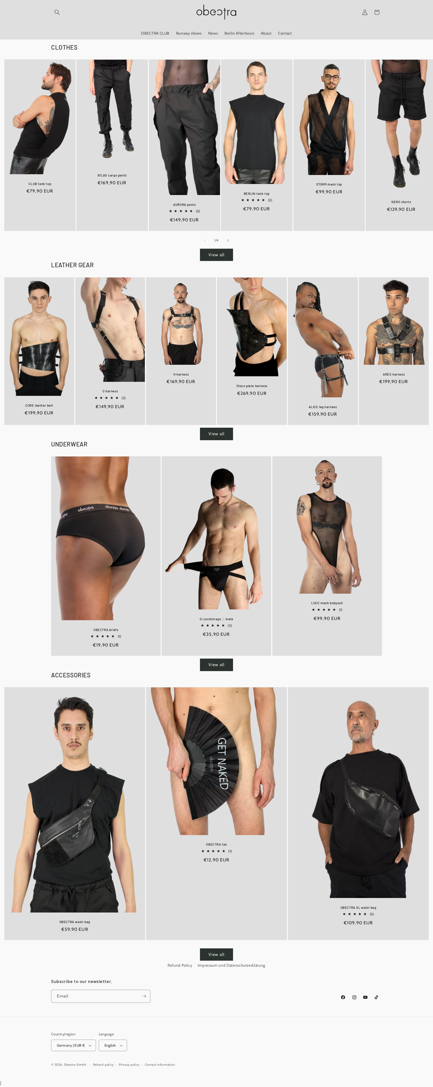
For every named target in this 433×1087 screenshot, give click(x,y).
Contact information (160, 1064)
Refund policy (103, 1064)
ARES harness (394, 374)
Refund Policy (180, 965)
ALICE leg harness (323, 407)
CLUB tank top (40, 184)
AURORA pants (184, 205)
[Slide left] (204, 240)
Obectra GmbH (75, 1064)
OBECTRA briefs (105, 629)
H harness (180, 374)
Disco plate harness (252, 386)
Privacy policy (129, 1064)
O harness (110, 391)
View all (216, 254)
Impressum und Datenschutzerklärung (231, 965)
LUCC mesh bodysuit (327, 603)
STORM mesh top (329, 184)
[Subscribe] (144, 996)
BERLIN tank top (257, 193)
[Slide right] (228, 240)
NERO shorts (401, 202)
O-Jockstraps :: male (216, 619)
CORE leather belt (39, 405)
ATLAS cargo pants (112, 175)
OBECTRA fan (216, 844)
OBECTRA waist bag (74, 922)
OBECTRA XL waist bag (358, 907)
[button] (57, 12)
